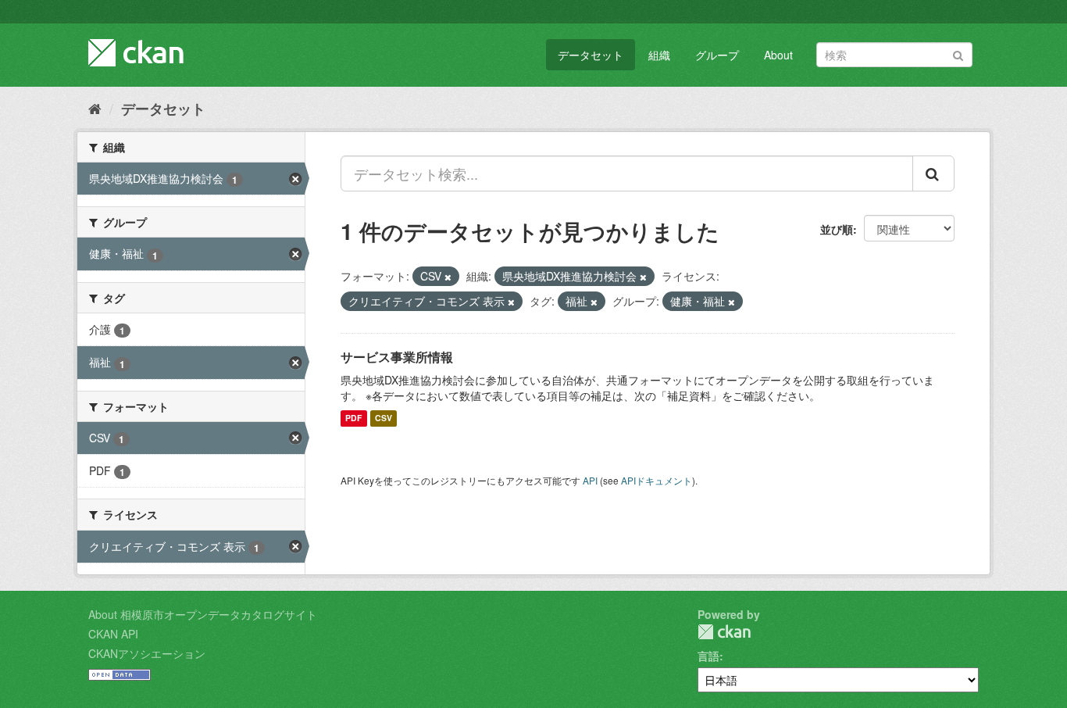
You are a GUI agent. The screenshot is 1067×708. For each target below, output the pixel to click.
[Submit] (958, 53)
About (778, 55)
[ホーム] (95, 108)
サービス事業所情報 (397, 357)
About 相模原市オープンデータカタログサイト (202, 614)
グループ (717, 55)
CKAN (724, 632)
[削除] (447, 276)
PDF (353, 418)
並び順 (836, 229)
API (590, 480)
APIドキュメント (656, 480)
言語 (708, 655)
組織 (659, 55)
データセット (590, 55)
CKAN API (113, 634)
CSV (383, 418)
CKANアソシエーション (146, 653)
